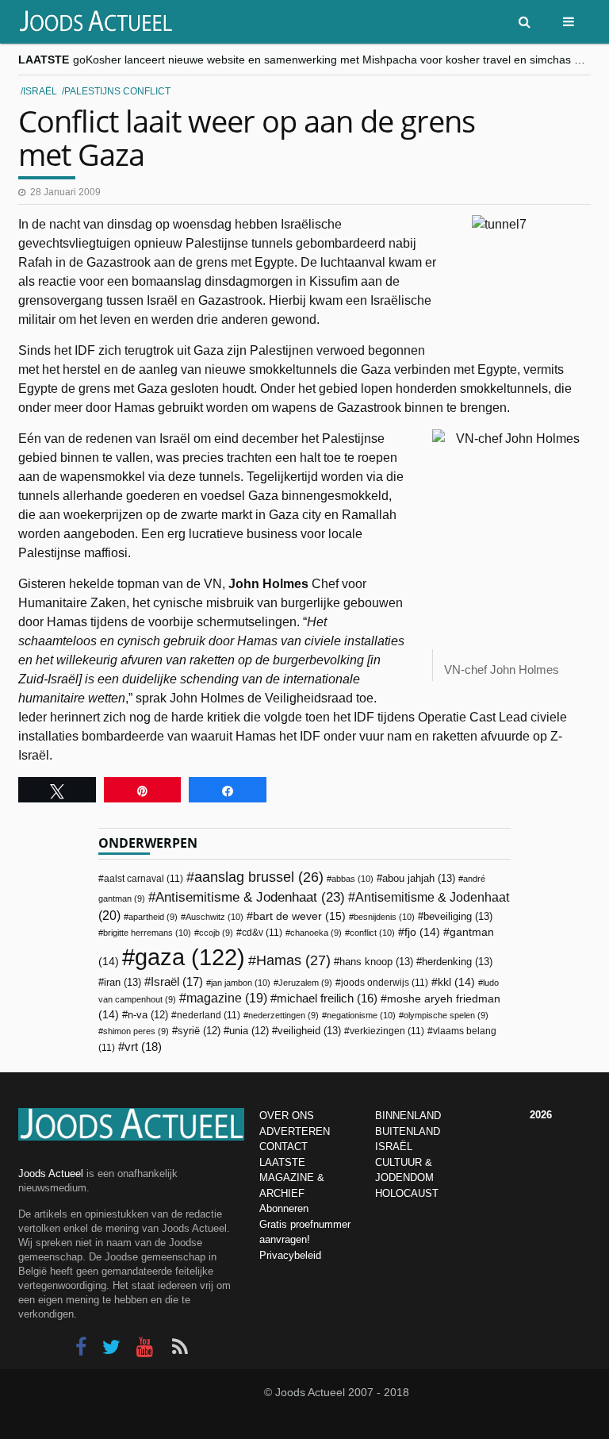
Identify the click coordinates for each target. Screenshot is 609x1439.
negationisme (361, 1015)
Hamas (293, 960)
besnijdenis (384, 916)
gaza (190, 957)
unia (249, 1031)
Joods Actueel (50, 1173)
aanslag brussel (259, 877)
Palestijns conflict (117, 91)
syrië (199, 1031)
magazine (226, 998)
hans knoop (376, 962)
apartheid (153, 916)
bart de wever (299, 916)
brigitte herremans (147, 932)
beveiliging (457, 916)
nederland (208, 1015)
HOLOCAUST (407, 1193)
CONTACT (283, 1146)
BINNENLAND (408, 1116)
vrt (143, 1046)
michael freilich (327, 998)
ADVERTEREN (294, 1131)
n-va (148, 1015)
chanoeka (316, 932)
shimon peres (136, 1031)
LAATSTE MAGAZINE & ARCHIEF (291, 1177)
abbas (352, 878)
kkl (456, 982)
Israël (40, 91)
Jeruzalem (305, 982)
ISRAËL (393, 1146)
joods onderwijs (384, 982)
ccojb (216, 932)
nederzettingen (283, 1015)
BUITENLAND (407, 1131)
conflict (372, 932)
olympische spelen (446, 1015)
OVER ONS (286, 1116)
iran (122, 982)
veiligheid (309, 1031)
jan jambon (240, 982)
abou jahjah (418, 878)
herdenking (457, 962)
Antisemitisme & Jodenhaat (250, 897)
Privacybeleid (290, 1255)
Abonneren (283, 1208)
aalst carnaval (143, 878)
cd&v (262, 932)
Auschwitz (214, 916)
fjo (422, 932)
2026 (541, 1115)
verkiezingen (387, 1031)
